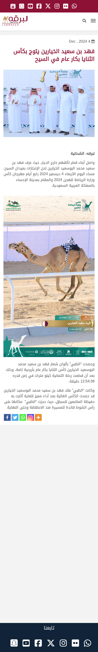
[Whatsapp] (22, 417)
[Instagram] (30, 417)
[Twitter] (15, 417)
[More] (38, 417)
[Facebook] (7, 417)
